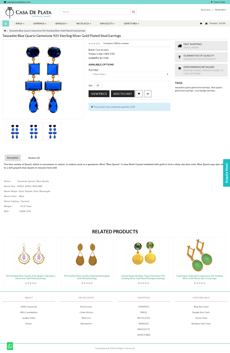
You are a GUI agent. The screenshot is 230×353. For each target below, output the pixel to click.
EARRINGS (143, 306)
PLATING (94, 70)
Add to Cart (122, 93)
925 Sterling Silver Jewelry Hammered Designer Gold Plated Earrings (87, 276)
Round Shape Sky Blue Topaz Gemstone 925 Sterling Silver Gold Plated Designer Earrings (143, 276)
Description (12, 157)
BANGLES (144, 323)
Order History (86, 312)
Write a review (122, 43)
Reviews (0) (34, 157)
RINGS (143, 312)
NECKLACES (143, 318)
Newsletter (86, 323)
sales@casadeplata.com (18, 2)
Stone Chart (201, 318)
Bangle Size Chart (201, 312)
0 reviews (108, 43)
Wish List (86, 318)
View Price (99, 93)
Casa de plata (102, 49)
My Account (86, 306)
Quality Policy (29, 318)
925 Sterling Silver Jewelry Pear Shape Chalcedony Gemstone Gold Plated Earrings (30, 276)
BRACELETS (144, 329)
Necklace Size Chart (201, 323)
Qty (90, 85)
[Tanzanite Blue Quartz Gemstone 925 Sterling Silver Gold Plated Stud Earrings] (15, 132)
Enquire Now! (226, 173)
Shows (29, 323)
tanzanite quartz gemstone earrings (192, 87)
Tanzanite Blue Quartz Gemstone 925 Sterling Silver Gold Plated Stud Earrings (47, 30)
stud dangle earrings (205, 90)
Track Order (219, 2)
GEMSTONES (144, 334)
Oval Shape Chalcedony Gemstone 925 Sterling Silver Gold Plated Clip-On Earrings (199, 276)
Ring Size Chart (201, 306)
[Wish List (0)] (201, 23)
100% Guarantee (28, 306)
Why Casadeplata (28, 312)
